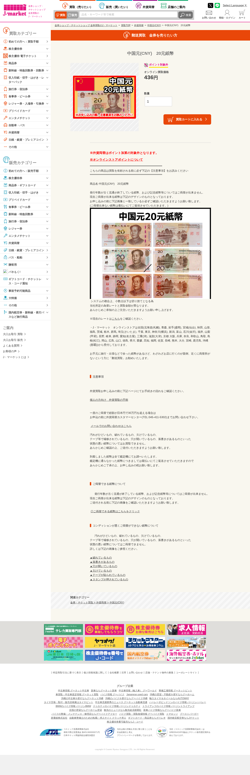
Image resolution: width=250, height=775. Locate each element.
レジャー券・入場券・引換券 (26, 103)
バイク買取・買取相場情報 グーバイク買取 (141, 714)
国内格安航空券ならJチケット (183, 717)
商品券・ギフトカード (22, 185)
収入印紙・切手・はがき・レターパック (26, 79)
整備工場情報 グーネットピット (175, 690)
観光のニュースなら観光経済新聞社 (122, 710)
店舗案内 (176, 7)
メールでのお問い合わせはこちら (111, 425)
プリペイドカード (19, 110)
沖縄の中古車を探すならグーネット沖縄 (82, 698)
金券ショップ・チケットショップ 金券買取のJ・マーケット (86, 25)
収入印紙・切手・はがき (24, 192)
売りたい (81, 7)
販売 (74, 15)
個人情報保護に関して (95, 672)
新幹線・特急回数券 (21, 214)
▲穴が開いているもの (103, 566)
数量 (147, 93)
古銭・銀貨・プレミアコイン (26, 139)
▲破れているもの (101, 557)
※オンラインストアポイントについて (116, 159)
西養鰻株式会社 (59, 717)
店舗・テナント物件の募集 (159, 672)
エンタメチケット (19, 118)
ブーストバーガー (189, 714)
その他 (13, 146)
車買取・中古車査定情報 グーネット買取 (77, 694)
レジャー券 (15, 228)
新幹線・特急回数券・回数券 (26, 70)
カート (242, 17)
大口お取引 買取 (13, 334)
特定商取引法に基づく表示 (67, 672)
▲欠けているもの (101, 570)
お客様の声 (10, 351)
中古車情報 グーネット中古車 (73, 690)
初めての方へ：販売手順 (24, 170)
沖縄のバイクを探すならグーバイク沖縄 (126, 698)
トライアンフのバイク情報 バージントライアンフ (168, 706)
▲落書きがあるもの (102, 561)
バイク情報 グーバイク (112, 694)
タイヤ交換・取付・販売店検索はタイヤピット (68, 702)
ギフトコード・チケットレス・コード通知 (25, 281)
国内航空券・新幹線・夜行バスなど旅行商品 (26, 314)
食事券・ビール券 (19, 96)
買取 (62, 15)
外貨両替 (148, 7)
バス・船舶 (15, 257)
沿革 (123, 672)
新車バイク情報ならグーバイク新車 (162, 710)
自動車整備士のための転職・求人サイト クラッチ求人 (97, 717)
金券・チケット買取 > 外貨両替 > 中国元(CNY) (97, 602)
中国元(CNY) (154, 25)
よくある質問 (11, 345)
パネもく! (15, 271)
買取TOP (125, 25)
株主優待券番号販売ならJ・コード (125, 721)
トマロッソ (172, 714)
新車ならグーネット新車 (104, 690)
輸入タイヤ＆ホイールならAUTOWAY (169, 698)
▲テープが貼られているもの (107, 574)
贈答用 (13, 264)
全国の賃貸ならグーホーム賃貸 (85, 710)
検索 (188, 15)
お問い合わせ (209, 17)
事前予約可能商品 (19, 290)
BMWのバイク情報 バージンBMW (73, 706)
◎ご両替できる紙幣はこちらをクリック (115, 511)
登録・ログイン (227, 17)
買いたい (117, 7)
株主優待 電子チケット (23, 56)
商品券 (13, 63)
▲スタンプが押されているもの (109, 579)
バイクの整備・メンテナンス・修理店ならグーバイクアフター (84, 714)
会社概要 (114, 672)
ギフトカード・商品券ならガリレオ (147, 717)
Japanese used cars (137, 694)
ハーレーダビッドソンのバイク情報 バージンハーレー (177, 702)
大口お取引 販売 (13, 339)
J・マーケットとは (14, 357)
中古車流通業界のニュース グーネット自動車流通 (121, 702)
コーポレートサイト (186, 672)
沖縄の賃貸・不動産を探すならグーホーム (172, 694)
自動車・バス (17, 125)
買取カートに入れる (189, 119)
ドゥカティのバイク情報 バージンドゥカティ (116, 706)
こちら (116, 318)
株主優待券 (15, 48)
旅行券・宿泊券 (18, 89)
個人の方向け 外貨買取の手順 (109, 399)
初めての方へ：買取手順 (24, 41)
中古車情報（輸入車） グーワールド (138, 690)
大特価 (13, 297)
